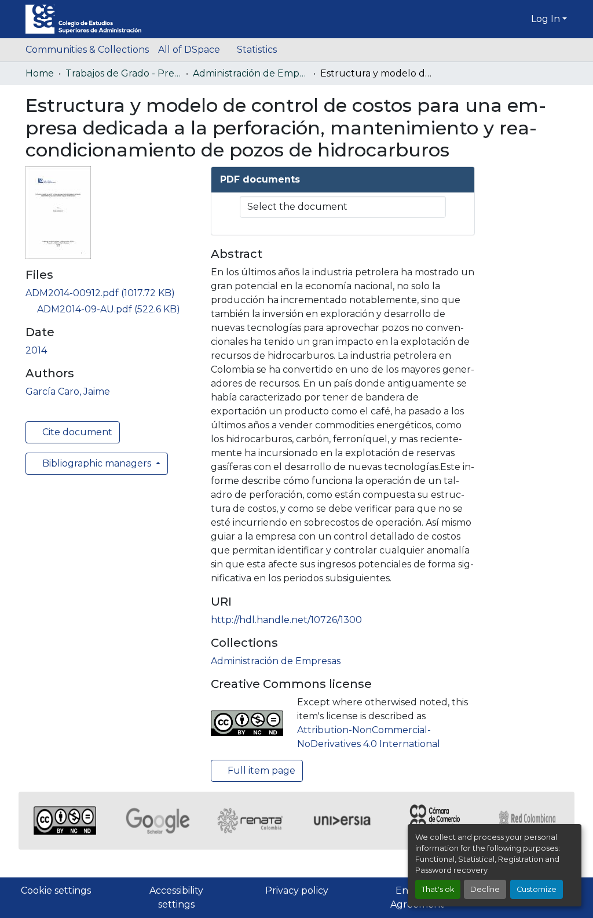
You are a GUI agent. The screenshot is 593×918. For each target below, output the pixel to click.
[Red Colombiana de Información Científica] (528, 821)
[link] (111, 293)
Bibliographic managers (96, 463)
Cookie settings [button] (56, 890)
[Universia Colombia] (342, 821)
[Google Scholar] (157, 821)
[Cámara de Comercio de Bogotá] (435, 821)
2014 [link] (36, 350)
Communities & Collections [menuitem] (87, 49)
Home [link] (39, 73)
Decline (485, 889)
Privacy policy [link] (296, 890)
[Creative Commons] (64, 821)
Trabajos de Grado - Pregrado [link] (123, 73)
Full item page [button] (260, 770)
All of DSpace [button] (189, 49)
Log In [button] (546, 18)
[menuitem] (193, 49)
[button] (83, 19)
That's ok (438, 889)
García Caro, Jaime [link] (67, 391)
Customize (537, 889)
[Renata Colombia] (250, 821)
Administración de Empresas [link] (251, 73)
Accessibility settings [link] (176, 897)
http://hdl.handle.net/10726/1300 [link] (286, 619)
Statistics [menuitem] (257, 49)
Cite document (76, 432)
